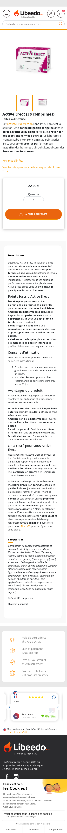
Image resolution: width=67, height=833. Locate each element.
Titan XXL (26, 526)
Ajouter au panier (36, 214)
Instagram (16, 776)
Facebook (7, 776)
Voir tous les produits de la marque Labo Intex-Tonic (31, 169)
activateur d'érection (20, 124)
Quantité (33, 194)
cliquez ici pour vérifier (18, 732)
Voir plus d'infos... (13, 160)
